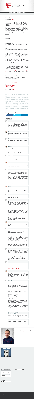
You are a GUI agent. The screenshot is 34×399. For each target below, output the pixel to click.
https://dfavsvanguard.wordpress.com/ (13, 268)
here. (11, 110)
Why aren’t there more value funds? (10, 85)
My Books (16, 12)
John (8, 155)
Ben (8, 131)
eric (8, 169)
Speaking (25, 12)
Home (8, 12)
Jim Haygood (9, 194)
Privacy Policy (6, 394)
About (10, 12)
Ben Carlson (13, 19)
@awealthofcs (13, 89)
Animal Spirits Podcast (21, 12)
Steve (9, 138)
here (29, 331)
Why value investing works (9, 86)
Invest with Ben (13, 12)
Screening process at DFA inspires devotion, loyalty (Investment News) (15, 80)
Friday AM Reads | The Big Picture (12, 319)
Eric (8, 280)
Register (3, 375)
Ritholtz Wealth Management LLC (21, 331)
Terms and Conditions (11, 394)
